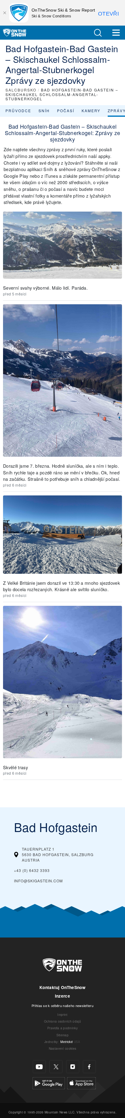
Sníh (44, 110)
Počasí (65, 110)
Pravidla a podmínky (62, 1028)
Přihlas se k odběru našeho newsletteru (62, 1005)
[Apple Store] (81, 1082)
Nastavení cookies (62, 1048)
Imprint (62, 1014)
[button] (98, 33)
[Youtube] (39, 1066)
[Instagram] (72, 1066)
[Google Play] (48, 1082)
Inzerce (62, 996)
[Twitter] (55, 1066)
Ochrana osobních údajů (62, 1021)
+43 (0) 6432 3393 (32, 870)
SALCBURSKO (20, 89)
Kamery (91, 110)
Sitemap (62, 1035)
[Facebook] (89, 1066)
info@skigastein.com (38, 880)
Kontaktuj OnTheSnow (62, 987)
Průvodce (18, 110)
